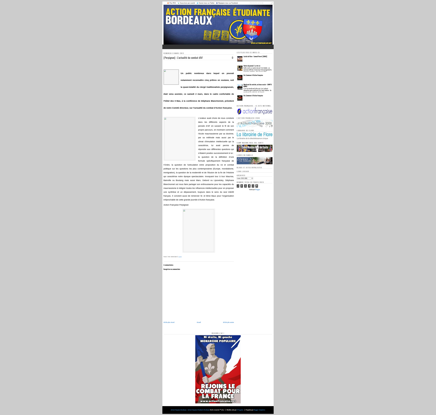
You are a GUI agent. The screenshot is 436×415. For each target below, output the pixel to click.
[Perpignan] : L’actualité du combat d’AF (183, 57)
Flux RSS (173, 3)
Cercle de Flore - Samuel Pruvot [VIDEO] (255, 56)
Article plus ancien (228, 322)
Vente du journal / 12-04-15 (252, 66)
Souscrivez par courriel (187, 3)
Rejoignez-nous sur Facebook (228, 3)
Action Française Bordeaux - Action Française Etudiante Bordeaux (190, 410)
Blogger (257, 189)
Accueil (199, 322)
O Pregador (240, 410)
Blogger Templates (259, 410)
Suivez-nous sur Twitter (206, 3)
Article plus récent (169, 322)
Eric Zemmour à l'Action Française (253, 75)
